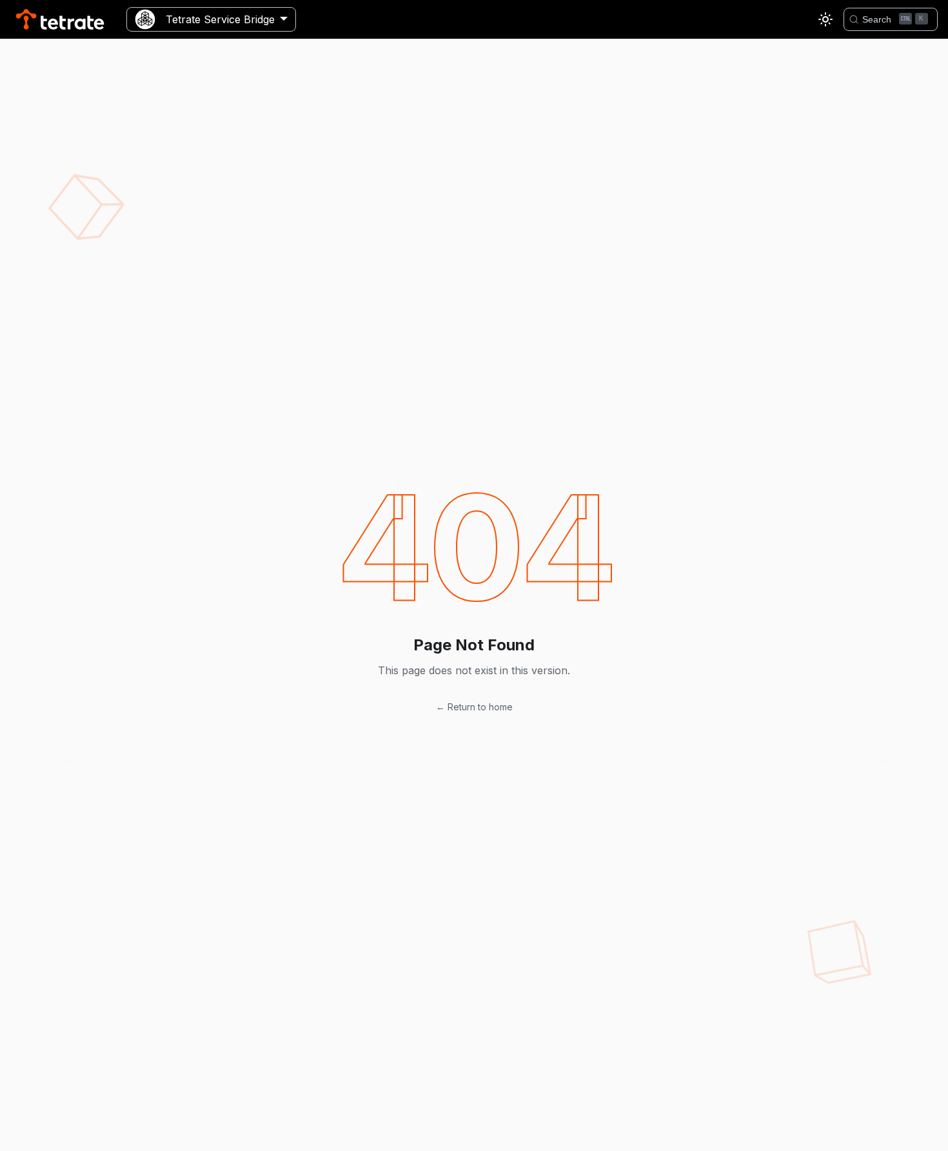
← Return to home (474, 706)
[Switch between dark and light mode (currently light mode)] (825, 19)
